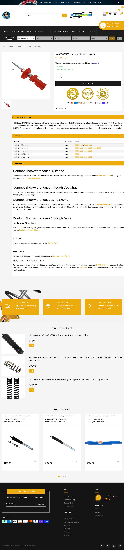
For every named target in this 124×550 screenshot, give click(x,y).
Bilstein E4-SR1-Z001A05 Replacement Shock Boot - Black (59, 335)
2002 (77, 148)
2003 (81, 148)
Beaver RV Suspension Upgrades (99, 416)
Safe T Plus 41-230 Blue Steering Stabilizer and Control (95, 421)
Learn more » (20, 310)
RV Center (39, 32)
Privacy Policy (69, 519)
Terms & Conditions (71, 522)
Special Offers (78, 32)
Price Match (68, 506)
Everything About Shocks (21, 32)
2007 (81, 145)
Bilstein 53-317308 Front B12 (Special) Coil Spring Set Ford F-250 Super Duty (68, 379)
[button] (105, 14)
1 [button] (59, 476)
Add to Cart (88, 83)
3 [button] (63, 476)
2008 (86, 145)
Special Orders (69, 503)
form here (83, 267)
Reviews (67, 535)
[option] (26, 75)
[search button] (64, 15)
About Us (91, 32)
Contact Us (68, 496)
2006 (77, 145)
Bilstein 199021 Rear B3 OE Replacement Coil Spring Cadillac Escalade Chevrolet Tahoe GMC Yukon (75, 359)
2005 (90, 148)
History (97, 512)
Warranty (67, 532)
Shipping (67, 525)
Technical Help (69, 500)
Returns (67, 529)
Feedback (99, 516)
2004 (86, 148)
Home (4, 47)
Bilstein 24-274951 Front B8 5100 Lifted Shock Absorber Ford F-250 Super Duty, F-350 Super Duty (14, 422)
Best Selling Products (13, 416)
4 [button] (65, 476)
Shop (5, 32)
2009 (90, 145)
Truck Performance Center (58, 32)
